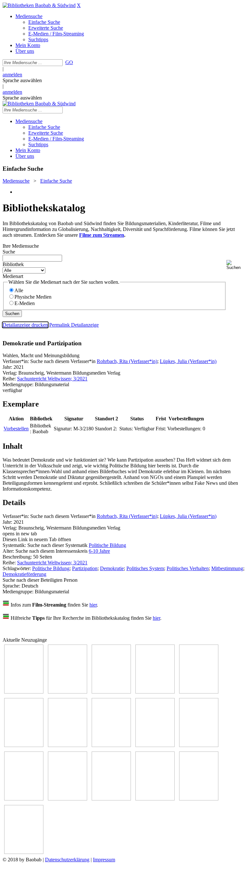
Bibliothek (13, 264)
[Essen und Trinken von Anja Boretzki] (111, 798)
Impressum (104, 859)
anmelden (12, 74)
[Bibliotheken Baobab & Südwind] (39, 5)
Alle (18, 290)
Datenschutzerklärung (67, 859)
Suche (9, 251)
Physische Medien (32, 297)
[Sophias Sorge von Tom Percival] (198, 691)
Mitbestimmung (227, 568)
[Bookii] (67, 745)
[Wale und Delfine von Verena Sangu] (155, 691)
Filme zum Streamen (101, 235)
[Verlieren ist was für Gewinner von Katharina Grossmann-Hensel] (23, 745)
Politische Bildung (107, 545)
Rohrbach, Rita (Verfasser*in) (127, 361)
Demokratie (112, 568)
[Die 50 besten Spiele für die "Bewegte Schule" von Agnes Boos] (67, 798)
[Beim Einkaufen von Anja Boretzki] (23, 852)
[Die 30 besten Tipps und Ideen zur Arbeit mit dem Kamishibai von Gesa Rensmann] (23, 691)
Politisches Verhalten (188, 568)
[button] (235, 265)
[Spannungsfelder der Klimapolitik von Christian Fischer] (67, 691)
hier (93, 605)
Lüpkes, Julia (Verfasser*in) (188, 361)
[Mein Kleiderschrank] (198, 798)
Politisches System (145, 568)
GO (69, 62)
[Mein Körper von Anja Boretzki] (155, 798)
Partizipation (84, 568)
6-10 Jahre (99, 551)
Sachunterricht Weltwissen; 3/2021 (52, 378)
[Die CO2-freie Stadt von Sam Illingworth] (111, 691)
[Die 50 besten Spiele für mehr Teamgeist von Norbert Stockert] (198, 745)
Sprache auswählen (22, 80)
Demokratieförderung (24, 574)
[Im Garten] (155, 745)
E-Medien (24, 303)
